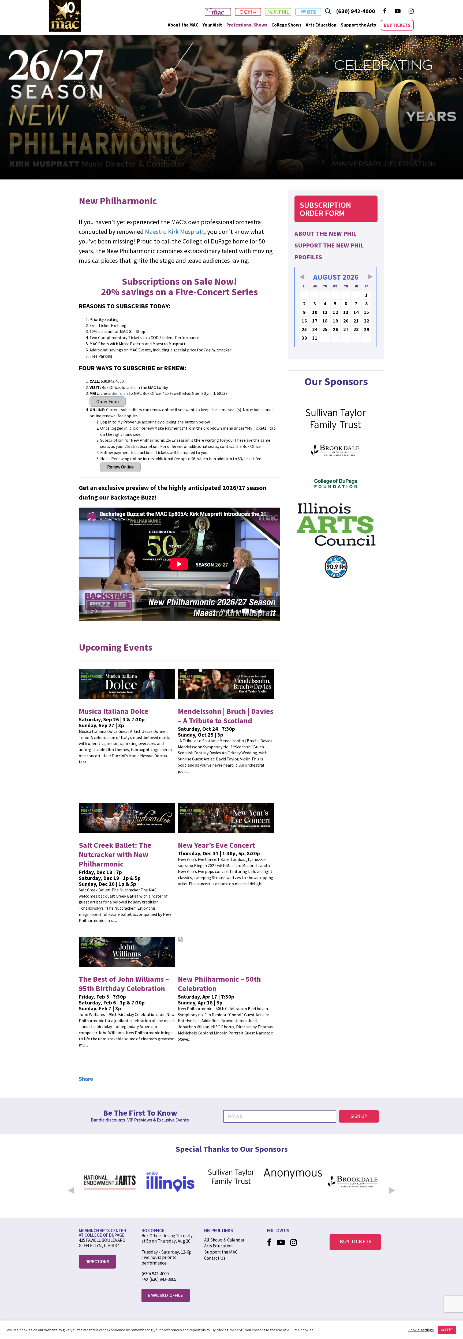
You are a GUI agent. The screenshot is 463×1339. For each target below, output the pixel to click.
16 (304, 321)
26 (335, 329)
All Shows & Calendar (224, 1240)
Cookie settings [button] (421, 1329)
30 (304, 338)
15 (366, 312)
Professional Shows (246, 25)
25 (325, 329)
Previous (70, 1186)
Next (392, 1186)
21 (356, 321)
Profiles (308, 257)
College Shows (286, 25)
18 (325, 321)
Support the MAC (220, 1252)
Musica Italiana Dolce (113, 711)
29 (366, 329)
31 (315, 338)
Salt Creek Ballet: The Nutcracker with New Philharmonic (115, 854)
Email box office (165, 1295)
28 (356, 329)
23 (304, 329)
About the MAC (183, 25)
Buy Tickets (397, 25)
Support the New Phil (329, 245)
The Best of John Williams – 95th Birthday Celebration (124, 983)
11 (325, 312)
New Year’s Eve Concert (216, 845)
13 (346, 312)
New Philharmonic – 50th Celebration (219, 983)
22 (366, 321)
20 (346, 321)
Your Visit (212, 25)
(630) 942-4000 (355, 11)
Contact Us (214, 1258)
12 (335, 312)
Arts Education (321, 25)
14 (356, 312)
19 (335, 321)
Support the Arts (358, 25)
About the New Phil (325, 233)
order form (118, 393)
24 (315, 329)
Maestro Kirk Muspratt (174, 231)
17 (315, 321)
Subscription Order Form (325, 209)
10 (315, 312)
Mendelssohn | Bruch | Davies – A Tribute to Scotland (225, 715)
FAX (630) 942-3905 (158, 1279)
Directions (97, 1262)
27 (346, 329)
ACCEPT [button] (447, 1329)
